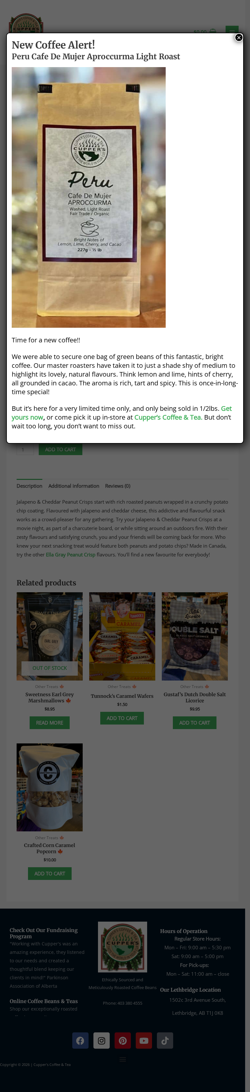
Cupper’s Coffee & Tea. (168, 417)
